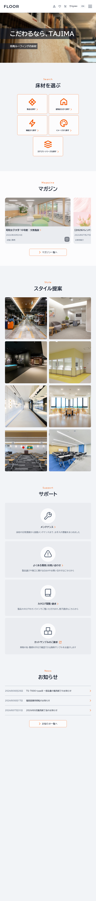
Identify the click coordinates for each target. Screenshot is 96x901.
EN (83, 6)
